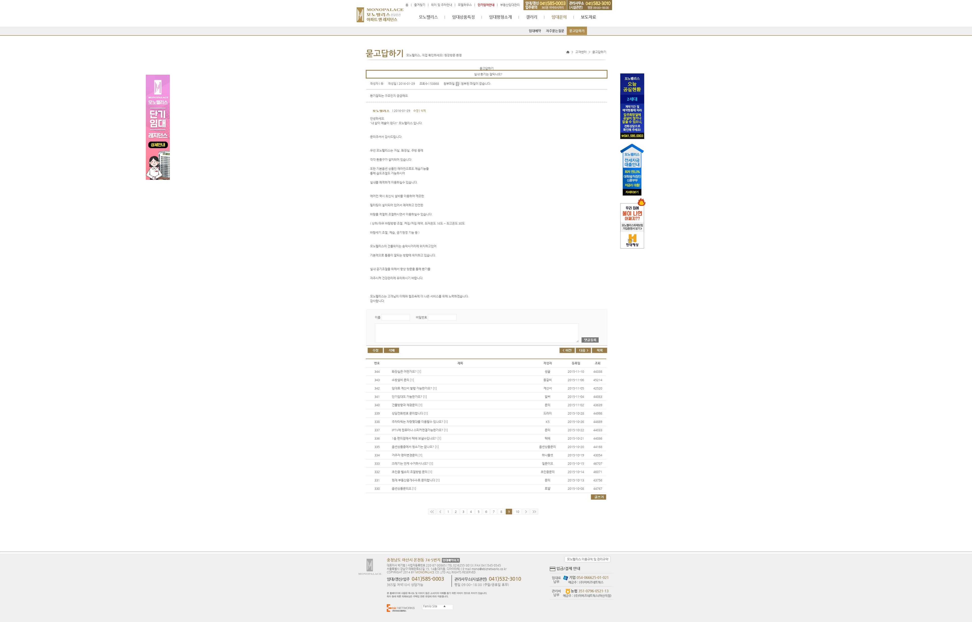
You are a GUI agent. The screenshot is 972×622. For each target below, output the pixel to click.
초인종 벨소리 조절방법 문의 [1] (412, 472)
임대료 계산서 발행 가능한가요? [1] (414, 388)
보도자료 (588, 17)
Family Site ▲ (434, 606)
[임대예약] (450, 560)
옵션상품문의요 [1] (404, 488)
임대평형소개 (500, 17)
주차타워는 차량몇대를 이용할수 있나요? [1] (420, 421)
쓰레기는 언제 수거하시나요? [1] (412, 463)
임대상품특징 (463, 17)
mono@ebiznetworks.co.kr (489, 569)
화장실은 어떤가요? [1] (406, 371)
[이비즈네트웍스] (402, 608)
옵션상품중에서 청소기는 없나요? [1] (415, 447)
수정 (415, 110)
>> (534, 511)
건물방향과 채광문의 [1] (407, 405)
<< (432, 511)
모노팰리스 (428, 17)
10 (517, 511)
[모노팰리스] (380, 12)
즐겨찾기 (419, 5)
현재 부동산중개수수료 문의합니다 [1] (416, 480)
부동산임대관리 (510, 5)
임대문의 (559, 17)
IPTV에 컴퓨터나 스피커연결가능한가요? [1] (420, 430)
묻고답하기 (576, 31)
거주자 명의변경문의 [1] (407, 455)
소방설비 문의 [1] (403, 380)
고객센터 (580, 52)
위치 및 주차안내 (441, 5)
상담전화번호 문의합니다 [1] (410, 413)
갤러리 (531, 17)
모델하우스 (465, 5)
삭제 (423, 110)
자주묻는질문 (555, 31)
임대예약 (535, 31)
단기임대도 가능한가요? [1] (409, 396)
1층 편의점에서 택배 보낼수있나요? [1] (416, 438)
